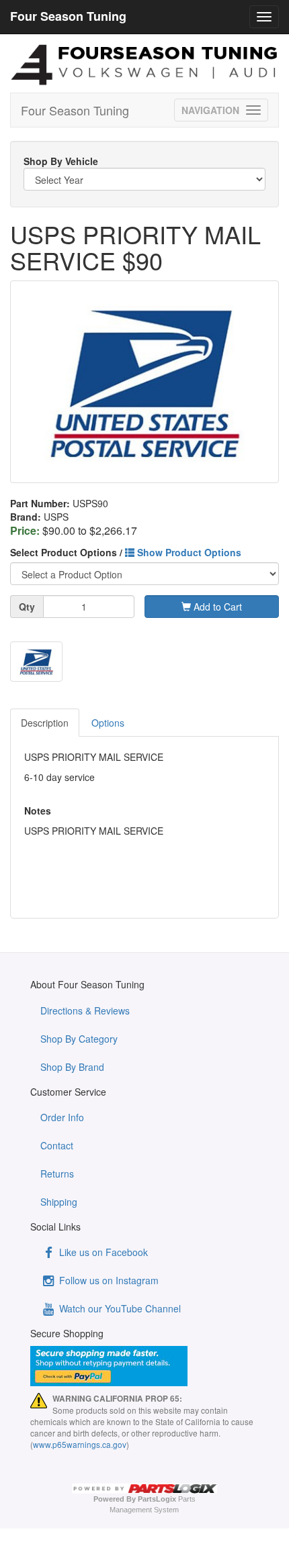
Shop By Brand (72, 1067)
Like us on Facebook (102, 1252)
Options (107, 722)
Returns (57, 1173)
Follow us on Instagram (107, 1280)
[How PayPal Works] (144, 1366)
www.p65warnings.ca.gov (79, 1444)
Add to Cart (216, 606)
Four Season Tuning (75, 110)
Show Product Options (187, 552)
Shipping (58, 1201)
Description (45, 722)
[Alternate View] (36, 661)
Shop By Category (79, 1038)
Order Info (62, 1117)
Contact (56, 1145)
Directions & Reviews (85, 1010)
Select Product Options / (125, 552)
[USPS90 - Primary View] (144, 382)
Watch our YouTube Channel (118, 1308)
